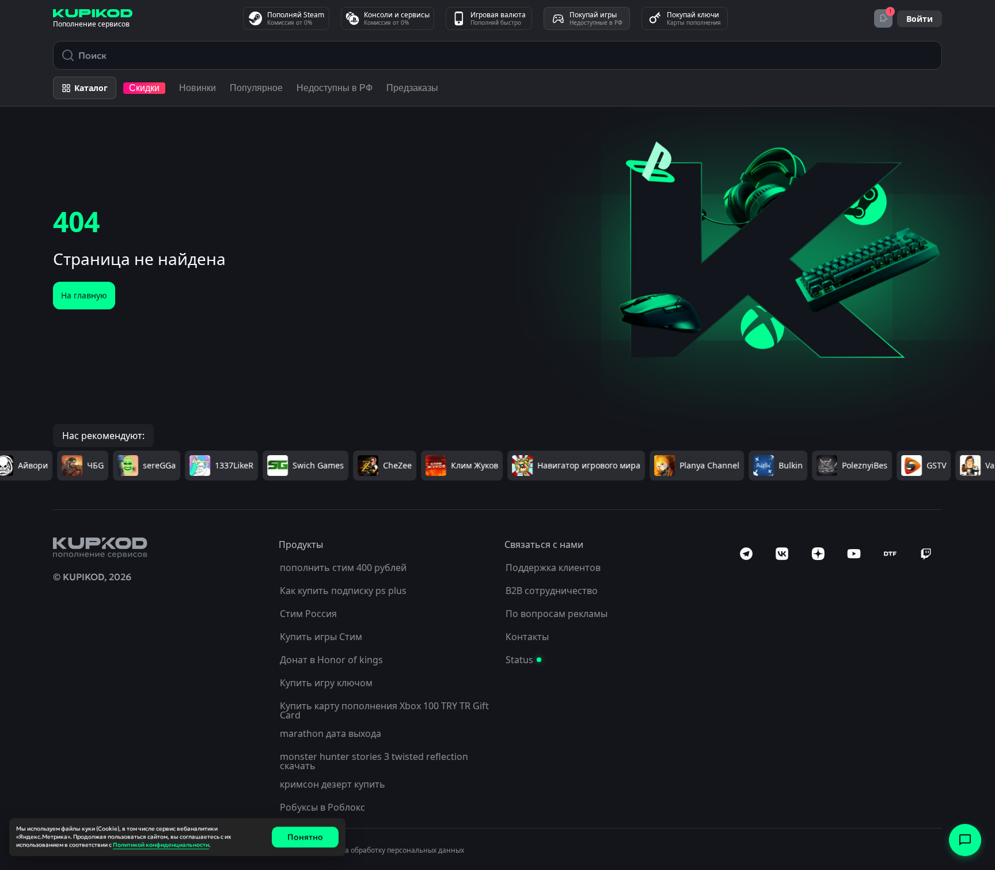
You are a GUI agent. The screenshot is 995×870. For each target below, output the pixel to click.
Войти (919, 18)
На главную (84, 295)
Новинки (197, 88)
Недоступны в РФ (335, 88)
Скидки (144, 88)
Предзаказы (412, 88)
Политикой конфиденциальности (161, 845)
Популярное (256, 88)
